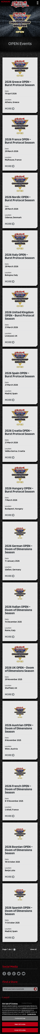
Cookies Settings (20, 1018)
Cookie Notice (31, 1014)
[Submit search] (36, 989)
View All (33, 949)
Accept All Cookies (20, 1030)
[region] (20, 1016)
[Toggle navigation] (37, 3)
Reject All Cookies (20, 1024)
